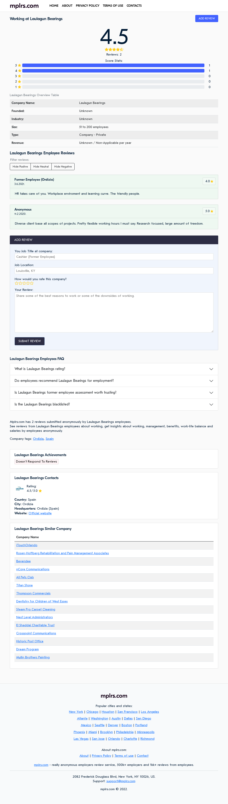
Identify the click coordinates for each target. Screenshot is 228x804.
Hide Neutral (41, 166)
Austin (116, 718)
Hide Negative (63, 166)
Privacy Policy (87, 6)
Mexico (86, 725)
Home (53, 6)
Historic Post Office (29, 641)
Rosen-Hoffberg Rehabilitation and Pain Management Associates (62, 553)
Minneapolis (146, 732)
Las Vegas (81, 739)
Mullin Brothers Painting (33, 657)
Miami (92, 732)
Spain (50, 439)
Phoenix (79, 732)
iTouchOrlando (26, 545)
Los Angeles (150, 712)
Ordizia (38, 439)
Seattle (100, 725)
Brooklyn (106, 732)
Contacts (134, 6)
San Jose (98, 739)
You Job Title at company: (34, 251)
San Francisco (128, 712)
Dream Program (27, 649)
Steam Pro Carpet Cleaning (35, 609)
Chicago (92, 712)
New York (76, 712)
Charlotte (130, 739)
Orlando (114, 739)
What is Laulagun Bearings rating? (39, 369)
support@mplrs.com (120, 781)
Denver (113, 725)
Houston (108, 712)
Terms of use (113, 6)
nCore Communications (32, 569)
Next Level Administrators (34, 617)
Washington (99, 718)
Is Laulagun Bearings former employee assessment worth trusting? (65, 393)
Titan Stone (24, 585)
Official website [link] (40, 513)
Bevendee (23, 561)
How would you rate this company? (41, 279)
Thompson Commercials (33, 593)
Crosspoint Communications (36, 633)
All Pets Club (25, 577)
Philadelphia (125, 732)
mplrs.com (41, 765)
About (67, 6)
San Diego (143, 718)
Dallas (128, 718)
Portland (141, 725)
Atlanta (82, 718)
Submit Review (29, 341)
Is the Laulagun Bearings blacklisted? (42, 404)
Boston (127, 725)
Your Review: (24, 290)
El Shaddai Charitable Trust (35, 625)
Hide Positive (20, 166)
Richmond (147, 739)
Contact (143, 756)
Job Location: (24, 265)
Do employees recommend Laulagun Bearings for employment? (64, 381)
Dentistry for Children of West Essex (42, 601)
